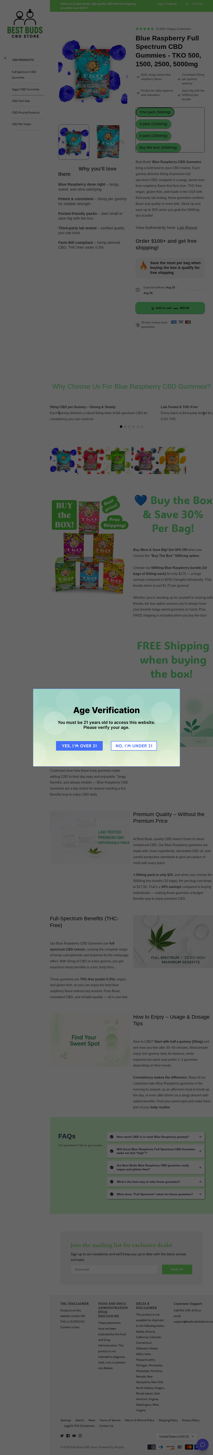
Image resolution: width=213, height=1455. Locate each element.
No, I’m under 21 (134, 745)
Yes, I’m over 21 (79, 745)
